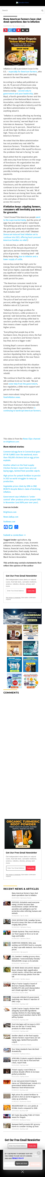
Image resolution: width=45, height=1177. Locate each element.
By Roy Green (25, 1076)
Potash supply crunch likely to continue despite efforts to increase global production (25, 1072)
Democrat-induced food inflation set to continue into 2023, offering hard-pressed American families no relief (22, 237)
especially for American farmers (23, 72)
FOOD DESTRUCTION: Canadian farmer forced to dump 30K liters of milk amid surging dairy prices (27, 922)
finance (6, 548)
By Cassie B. (24, 952)
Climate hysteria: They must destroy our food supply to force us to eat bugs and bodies (25, 934)
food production (10, 551)
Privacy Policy (18, 1158)
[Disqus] (22, 726)
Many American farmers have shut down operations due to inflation (25, 894)
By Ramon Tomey (26, 927)
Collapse (19, 543)
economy (26, 545)
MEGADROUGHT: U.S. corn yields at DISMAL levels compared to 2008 (25, 1107)
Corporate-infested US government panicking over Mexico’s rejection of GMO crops (25, 999)
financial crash (17, 548)
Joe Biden (16, 554)
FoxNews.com (9, 522)
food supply (24, 551)
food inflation (31, 548)
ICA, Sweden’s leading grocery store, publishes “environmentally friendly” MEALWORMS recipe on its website (26, 959)
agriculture (22, 540)
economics (16, 545)
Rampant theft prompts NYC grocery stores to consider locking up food (26, 1125)
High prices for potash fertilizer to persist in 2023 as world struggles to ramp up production (21, 479)
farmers (34, 545)
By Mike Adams (25, 979)
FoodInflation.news (11, 397)
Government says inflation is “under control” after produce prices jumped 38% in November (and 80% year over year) (22, 500)
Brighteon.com (12, 442)
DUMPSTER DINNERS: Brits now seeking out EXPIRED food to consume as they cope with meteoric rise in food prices (27, 946)
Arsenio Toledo (20, 26)
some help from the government (22, 384)
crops (26, 543)
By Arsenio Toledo (26, 898)
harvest (33, 551)
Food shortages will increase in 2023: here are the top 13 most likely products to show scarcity (26, 1026)
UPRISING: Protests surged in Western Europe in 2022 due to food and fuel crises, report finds (27, 1060)
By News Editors (25, 938)
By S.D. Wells (24, 916)
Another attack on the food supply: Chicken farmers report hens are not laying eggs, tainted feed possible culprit (21, 468)
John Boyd (25, 554)
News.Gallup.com (10, 517)
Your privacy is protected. (13, 597)
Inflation (7, 554)
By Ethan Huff (24, 963)
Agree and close (21, 1163)
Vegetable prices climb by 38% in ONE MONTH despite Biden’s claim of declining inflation (21, 489)
